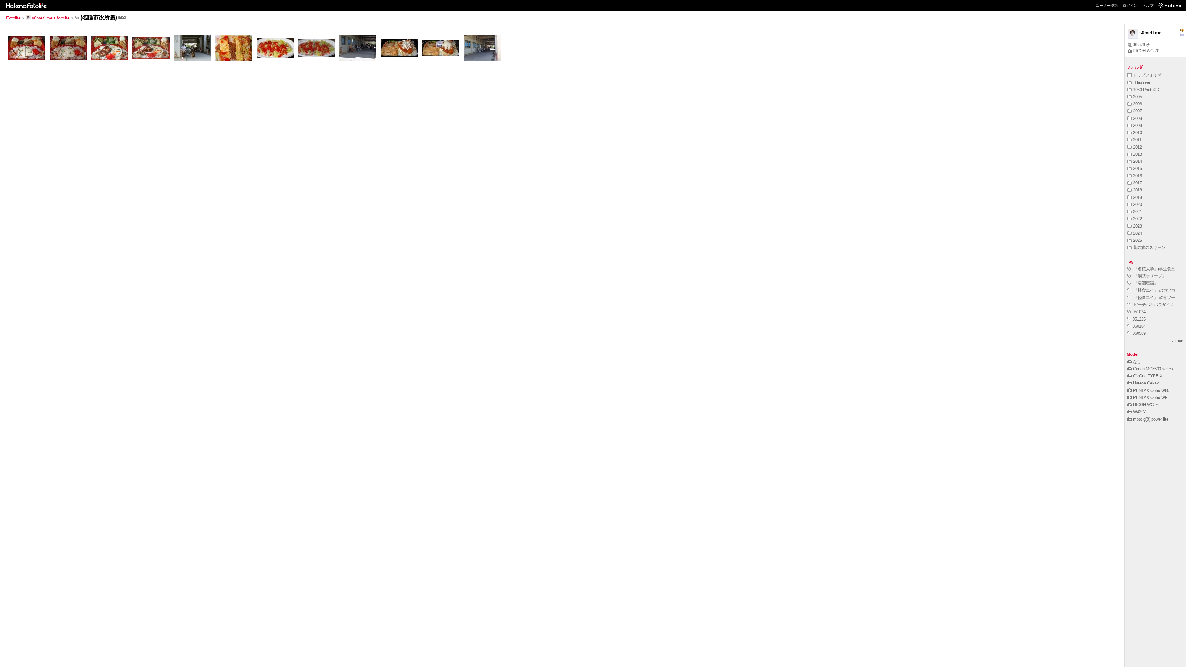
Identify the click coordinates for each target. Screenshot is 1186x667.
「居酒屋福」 (1145, 283)
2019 (1137, 197)
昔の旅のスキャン (1149, 247)
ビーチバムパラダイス (1153, 304)
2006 (1137, 104)
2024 (1137, 233)
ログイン (1130, 5)
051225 (1139, 319)
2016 (1137, 176)
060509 (1139, 333)
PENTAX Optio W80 (1151, 390)
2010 (1137, 132)
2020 (1137, 204)
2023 (1137, 226)
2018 (1137, 190)
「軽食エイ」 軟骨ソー (1154, 297)
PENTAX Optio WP (1150, 397)
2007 (1137, 111)
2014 (1137, 161)
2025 (1137, 240)
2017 (1137, 183)
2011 (1137, 139)
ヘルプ (1148, 5)
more (1179, 340)
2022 (1137, 218)
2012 (1137, 147)
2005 (1137, 96)
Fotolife (13, 17)
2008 (1137, 118)
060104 (1139, 326)
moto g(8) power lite (1150, 419)
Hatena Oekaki (1146, 383)
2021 (1137, 211)
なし (1137, 361)
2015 (1137, 168)
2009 (1137, 125)
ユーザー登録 (1107, 5)
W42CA (1140, 411)
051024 (1139, 311)
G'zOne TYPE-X (1148, 376)
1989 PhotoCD (1146, 89)
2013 (1137, 154)
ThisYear (1141, 82)
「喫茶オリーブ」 (1149, 276)
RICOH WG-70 (1146, 50)
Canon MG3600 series (1153, 369)
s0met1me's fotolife (51, 17)
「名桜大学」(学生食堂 (1154, 268)
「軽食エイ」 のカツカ (1154, 290)
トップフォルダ (1147, 75)
